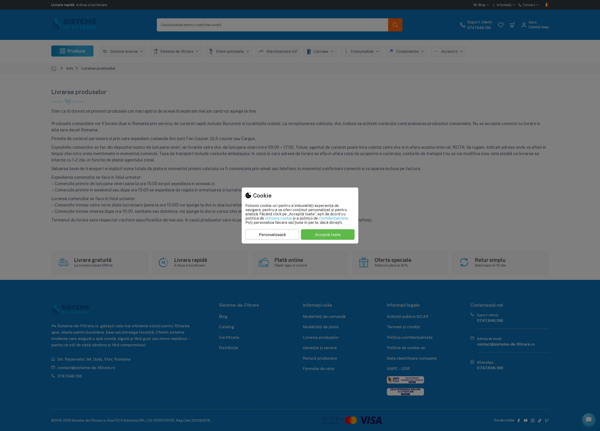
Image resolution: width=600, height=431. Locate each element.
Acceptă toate (328, 234)
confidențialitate (333, 218)
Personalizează (272, 234)
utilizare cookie (278, 218)
